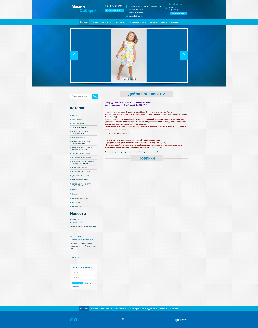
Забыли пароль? (89, 283)
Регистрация (75, 286)
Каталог (94, 22)
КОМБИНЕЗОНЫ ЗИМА (80, 180)
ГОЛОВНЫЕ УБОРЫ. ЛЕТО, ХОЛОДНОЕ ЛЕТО (81, 132)
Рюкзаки (75, 194)
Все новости (74, 257)
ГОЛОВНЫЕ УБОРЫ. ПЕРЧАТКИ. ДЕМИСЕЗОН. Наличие (83, 162)
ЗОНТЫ (74, 190)
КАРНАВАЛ (76, 202)
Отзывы (174, 22)
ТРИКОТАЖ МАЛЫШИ (79, 127)
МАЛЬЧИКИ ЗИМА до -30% (81, 171)
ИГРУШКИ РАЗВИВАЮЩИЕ (81, 198)
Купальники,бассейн (79, 137)
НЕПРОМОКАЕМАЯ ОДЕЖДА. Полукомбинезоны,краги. (82, 148)
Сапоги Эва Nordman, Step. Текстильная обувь (81, 142)
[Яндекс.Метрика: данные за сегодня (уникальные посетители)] (129, 319)
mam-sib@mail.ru (135, 16)
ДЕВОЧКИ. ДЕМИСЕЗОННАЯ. (82, 153)
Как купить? (106, 22)
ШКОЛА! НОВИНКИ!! (77, 222)
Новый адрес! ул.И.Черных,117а (81, 239)
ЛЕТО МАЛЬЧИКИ (78, 123)
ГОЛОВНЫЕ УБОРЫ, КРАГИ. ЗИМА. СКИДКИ (81, 185)
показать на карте (136, 12)
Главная (84, 22)
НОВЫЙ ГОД (76, 206)
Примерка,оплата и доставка (143, 22)
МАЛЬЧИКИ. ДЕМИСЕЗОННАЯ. (82, 157)
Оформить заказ (178, 13)
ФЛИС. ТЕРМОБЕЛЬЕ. (79, 167)
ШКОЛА (74, 115)
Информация (121, 22)
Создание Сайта (183, 320)
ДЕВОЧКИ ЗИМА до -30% (80, 176)
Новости (163, 22)
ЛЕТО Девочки (77, 119)
